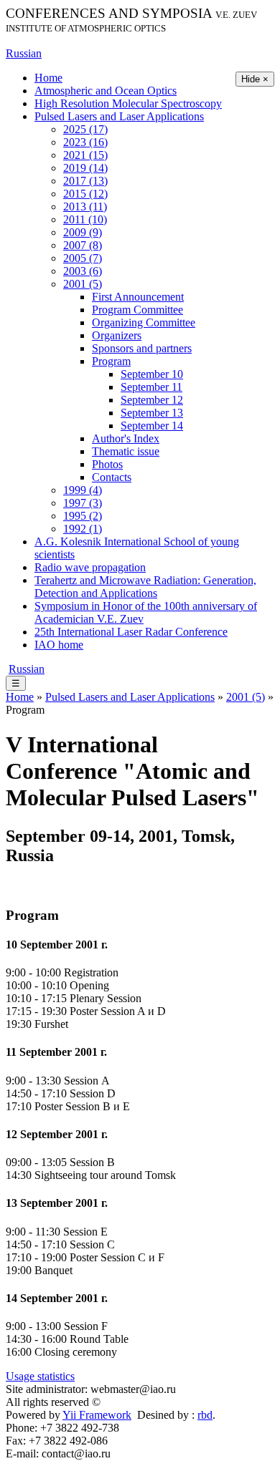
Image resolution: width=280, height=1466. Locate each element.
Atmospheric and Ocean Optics (105, 90)
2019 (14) (85, 168)
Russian (24, 53)
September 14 (152, 425)
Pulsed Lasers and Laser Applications (119, 116)
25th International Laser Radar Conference (131, 632)
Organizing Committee (143, 322)
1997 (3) (82, 503)
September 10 (152, 374)
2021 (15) (85, 155)
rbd (205, 1415)
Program (111, 361)
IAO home (58, 645)
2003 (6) (82, 271)
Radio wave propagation (90, 567)
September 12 (152, 400)
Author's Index (125, 438)
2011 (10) (85, 219)
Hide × (255, 79)
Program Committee (137, 310)
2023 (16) (85, 142)
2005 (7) (82, 258)
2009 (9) (82, 232)
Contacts (111, 477)
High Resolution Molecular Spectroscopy (128, 103)
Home (48, 78)
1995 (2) (82, 516)
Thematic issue (125, 451)
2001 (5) (82, 284)
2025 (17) (85, 129)
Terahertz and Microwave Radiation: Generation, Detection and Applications (145, 586)
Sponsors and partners (142, 348)
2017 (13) (85, 181)
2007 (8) (82, 245)
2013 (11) (85, 206)
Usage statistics (40, 1376)
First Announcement (138, 297)
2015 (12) (85, 194)
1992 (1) (82, 529)
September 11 (151, 387)
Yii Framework (96, 1415)
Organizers (116, 335)
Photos (107, 464)
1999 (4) (82, 490)
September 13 (152, 413)
